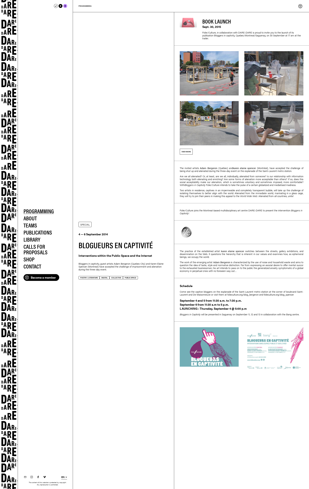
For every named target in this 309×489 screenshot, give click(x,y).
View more (186, 151)
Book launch (216, 21)
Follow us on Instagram (31, 477)
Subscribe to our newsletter (25, 477)
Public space (130, 278)
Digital (104, 278)
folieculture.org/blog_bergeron (243, 294)
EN (63, 476)
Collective (116, 278)
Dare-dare (9, 244)
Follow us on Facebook (38, 477)
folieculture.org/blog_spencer (279, 294)
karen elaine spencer (244, 168)
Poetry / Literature (89, 278)
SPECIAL (85, 224)
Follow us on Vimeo (44, 477)
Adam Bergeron (122, 263)
